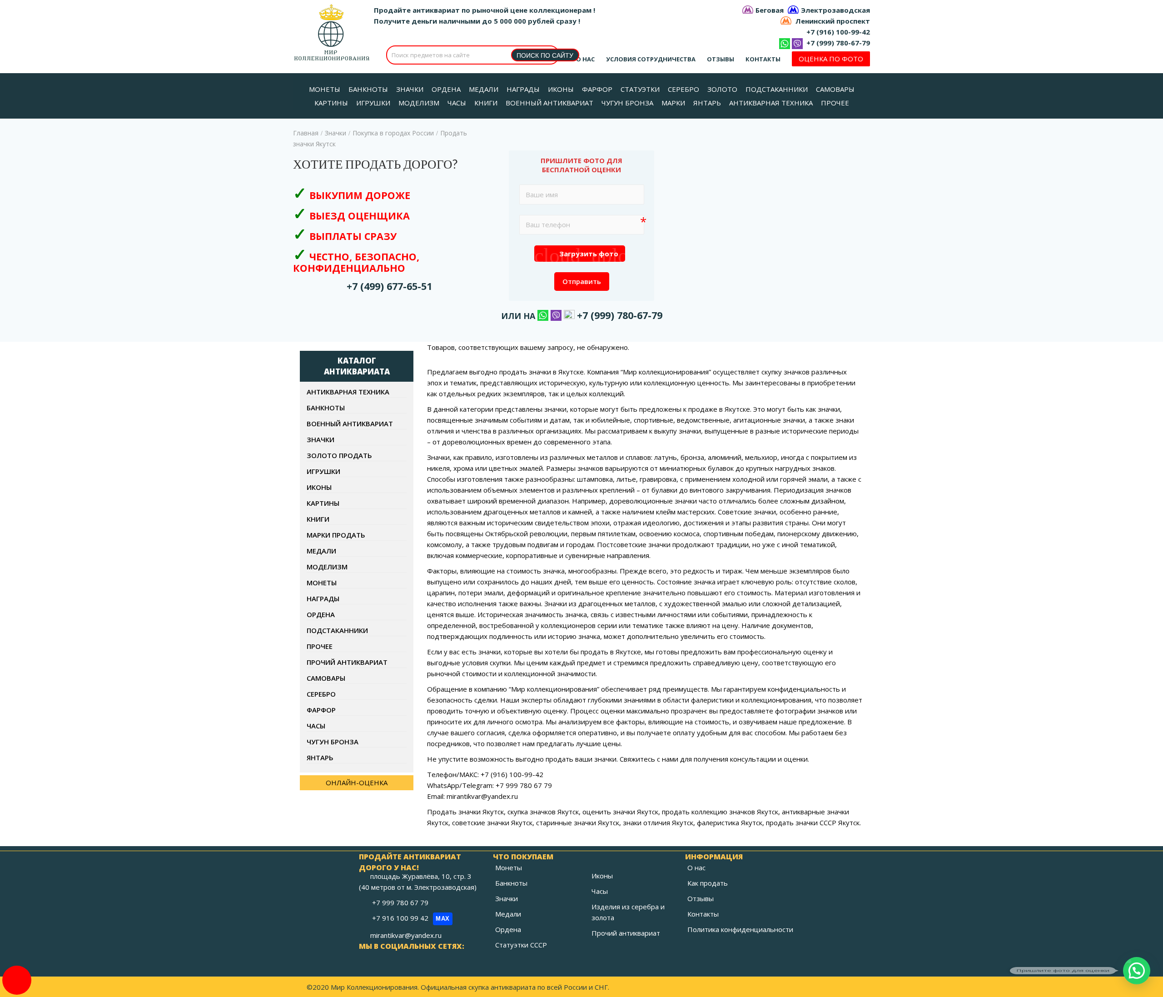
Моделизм (327, 566)
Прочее (320, 646)
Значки (335, 133)
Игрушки (323, 471)
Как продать (707, 882)
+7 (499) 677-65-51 (389, 286)
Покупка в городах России (393, 133)
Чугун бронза (332, 741)
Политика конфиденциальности (740, 929)
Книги (318, 518)
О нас (585, 59)
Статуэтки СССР (521, 944)
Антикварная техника (348, 391)
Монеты (322, 582)
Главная (305, 133)
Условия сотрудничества (651, 59)
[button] (1136, 970)
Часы (316, 725)
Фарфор (321, 709)
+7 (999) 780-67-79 (838, 42)
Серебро (321, 693)
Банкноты (326, 407)
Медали (321, 550)
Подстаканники (337, 630)
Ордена (321, 614)
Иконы (319, 487)
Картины (323, 503)
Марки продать (336, 534)
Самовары (326, 678)
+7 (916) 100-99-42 (838, 31)
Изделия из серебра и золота (628, 912)
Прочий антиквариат (347, 662)
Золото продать (339, 455)
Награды (323, 598)
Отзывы (720, 59)
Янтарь (320, 757)
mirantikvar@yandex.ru (406, 935)
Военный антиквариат (350, 423)
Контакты (763, 59)
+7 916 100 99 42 (411, 917)
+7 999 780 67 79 (401, 902)
